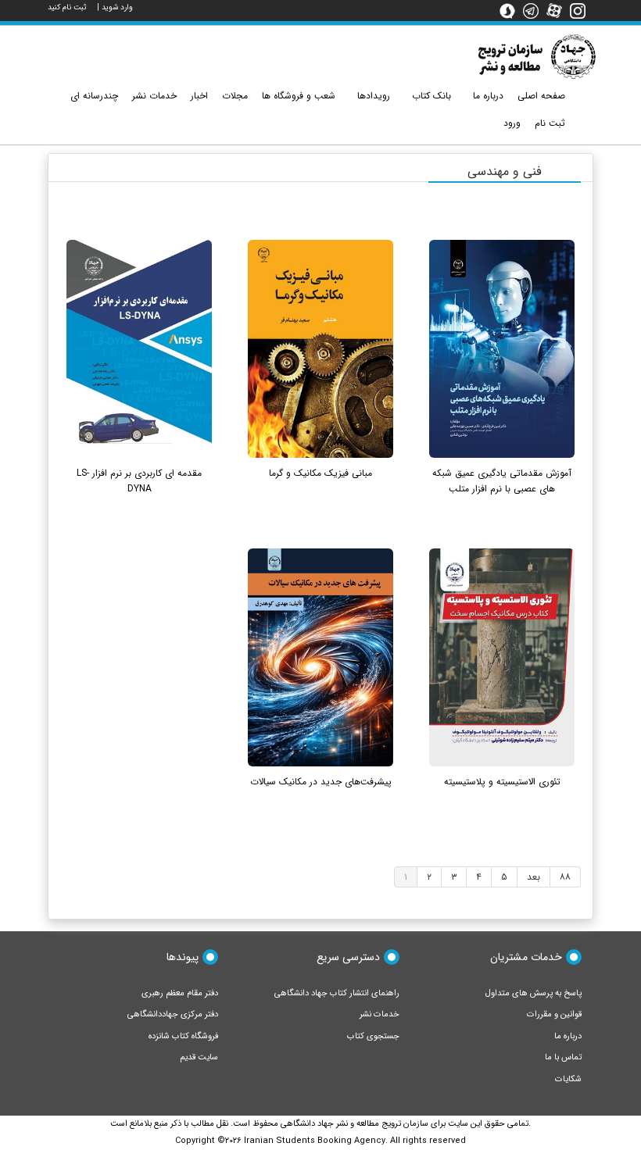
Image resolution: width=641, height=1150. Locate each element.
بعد (533, 877)
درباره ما (568, 1036)
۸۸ (565, 877)
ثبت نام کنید (67, 7)
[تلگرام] (534, 10)
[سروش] (511, 10)
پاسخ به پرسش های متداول (533, 993)
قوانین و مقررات (554, 1014)
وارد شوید (117, 7)
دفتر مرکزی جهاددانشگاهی (172, 1014)
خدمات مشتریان (526, 957)
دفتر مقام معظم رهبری (179, 993)
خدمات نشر (379, 1014)
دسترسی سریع (348, 957)
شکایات (568, 1079)
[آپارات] (558, 10)
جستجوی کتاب (373, 1036)
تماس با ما (563, 1057)
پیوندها (183, 957)
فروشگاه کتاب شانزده (183, 1036)
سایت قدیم (199, 1057)
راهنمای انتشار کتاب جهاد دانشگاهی (336, 993)
